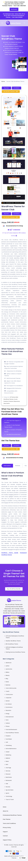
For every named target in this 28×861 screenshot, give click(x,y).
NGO (7, 764)
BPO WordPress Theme (12, 644)
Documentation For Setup (14, 226)
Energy (7, 713)
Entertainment (10, 717)
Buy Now (6, 88)
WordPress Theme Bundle (9, 552)
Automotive (9, 669)
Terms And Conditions (9, 823)
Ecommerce (9, 707)
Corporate (8, 697)
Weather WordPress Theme (13, 641)
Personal (8, 774)
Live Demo (16, 88)
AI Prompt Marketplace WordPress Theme (15, 636)
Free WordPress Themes (12, 732)
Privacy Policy (7, 827)
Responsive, (17, 401)
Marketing (8, 755)
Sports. (8, 403)
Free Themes (6, 819)
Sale (7, 783)
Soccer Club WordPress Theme (15, 81)
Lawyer (7, 752)
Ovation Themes (13, 845)
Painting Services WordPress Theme (15, 652)
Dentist (8, 701)
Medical (8, 758)
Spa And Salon (9, 790)
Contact (5, 836)
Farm (7, 720)
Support (5, 831)
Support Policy (7, 840)
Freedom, (6, 401)
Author (7, 666)
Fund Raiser (9, 739)
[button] (2, 23)
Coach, (16, 399)
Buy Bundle (14, 9)
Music (7, 761)
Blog (7, 678)
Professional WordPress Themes (12, 815)
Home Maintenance (11, 748)
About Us (5, 811)
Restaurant (9, 780)
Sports (7, 793)
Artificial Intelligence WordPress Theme (14, 648)
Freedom (8, 736)
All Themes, (13, 397)
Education (8, 710)
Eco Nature (9, 704)
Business (8, 685)
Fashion (8, 723)
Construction (9, 694)
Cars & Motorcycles (11, 688)
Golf (7, 742)
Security (8, 787)
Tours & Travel (10, 799)
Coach (7, 691)
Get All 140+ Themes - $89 (11, 91)
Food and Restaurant (11, 729)
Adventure (8, 662)
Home (3, 81)
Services (8, 771)
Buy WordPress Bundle (13, 589)
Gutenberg (9, 745)
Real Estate (9, 777)
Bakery (7, 672)
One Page (8, 767)
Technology (9, 796)
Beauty (8, 675)
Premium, (11, 401)
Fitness (7, 726)
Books (7, 681)
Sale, (5, 403)
